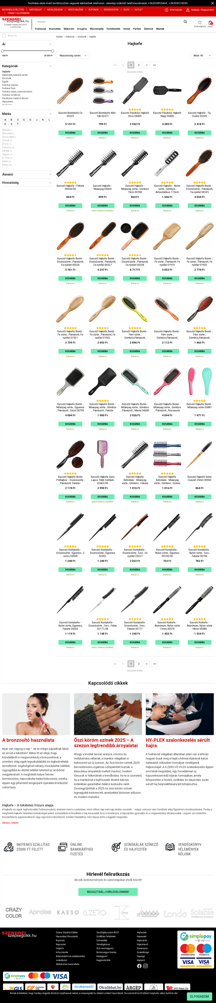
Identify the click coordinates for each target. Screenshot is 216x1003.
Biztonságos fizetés (106, 952)
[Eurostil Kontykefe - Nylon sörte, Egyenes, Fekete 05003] (70, 618)
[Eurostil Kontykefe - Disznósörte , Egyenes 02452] (102, 545)
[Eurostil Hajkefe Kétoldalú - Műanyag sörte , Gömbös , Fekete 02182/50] (135, 472)
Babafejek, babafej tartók (15, 75)
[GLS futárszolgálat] (13, 988)
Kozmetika (55, 29)
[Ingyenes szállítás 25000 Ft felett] (27, 849)
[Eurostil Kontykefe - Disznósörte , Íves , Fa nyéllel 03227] (135, 545)
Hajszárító (142, 940)
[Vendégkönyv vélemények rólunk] (189, 849)
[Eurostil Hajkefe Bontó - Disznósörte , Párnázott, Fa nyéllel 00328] (135, 254)
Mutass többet (10, 822)
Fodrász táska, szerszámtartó (17, 91)
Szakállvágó (143, 952)
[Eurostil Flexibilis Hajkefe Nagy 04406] (167, 108)
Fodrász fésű (8, 88)
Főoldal (59, 37)
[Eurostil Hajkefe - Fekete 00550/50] (70, 181)
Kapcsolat (35, 9)
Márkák (160, 29)
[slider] (2, 51)
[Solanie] (202, 913)
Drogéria (82, 29)
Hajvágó (141, 956)
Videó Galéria (75, 9)
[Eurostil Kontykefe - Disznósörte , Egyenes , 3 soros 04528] (70, 545)
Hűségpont (101, 956)
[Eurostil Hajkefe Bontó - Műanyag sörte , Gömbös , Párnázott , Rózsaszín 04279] (167, 400)
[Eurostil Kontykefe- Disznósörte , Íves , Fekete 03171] (135, 618)
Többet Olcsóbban (18, 13)
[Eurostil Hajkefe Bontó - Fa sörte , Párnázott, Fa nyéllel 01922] (102, 327)
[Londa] (175, 913)
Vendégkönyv (103, 944)
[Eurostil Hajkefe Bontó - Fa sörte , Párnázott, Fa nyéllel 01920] (199, 254)
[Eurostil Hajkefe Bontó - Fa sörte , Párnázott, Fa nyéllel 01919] (167, 254)
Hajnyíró (141, 960)
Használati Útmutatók (67, 936)
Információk (62, 952)
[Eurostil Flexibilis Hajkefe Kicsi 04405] (135, 108)
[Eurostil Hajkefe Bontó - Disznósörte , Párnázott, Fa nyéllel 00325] (199, 181)
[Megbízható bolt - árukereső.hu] (65, 988)
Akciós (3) (12, 36)
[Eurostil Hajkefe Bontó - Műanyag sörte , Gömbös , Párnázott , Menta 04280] (135, 400)
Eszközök (82, 37)
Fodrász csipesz (10, 85)
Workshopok (111, 9)
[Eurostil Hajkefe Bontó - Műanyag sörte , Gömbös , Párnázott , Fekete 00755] (102, 400)
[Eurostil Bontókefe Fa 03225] (70, 108)
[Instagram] (145, 966)
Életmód (148, 29)
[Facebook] (139, 966)
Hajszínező (142, 944)
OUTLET (139, 9)
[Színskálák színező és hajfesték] (135, 849)
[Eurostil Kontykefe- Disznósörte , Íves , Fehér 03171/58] (102, 618)
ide (175, 993)
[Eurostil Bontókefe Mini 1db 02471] (102, 108)
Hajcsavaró (7, 101)
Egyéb (5, 81)
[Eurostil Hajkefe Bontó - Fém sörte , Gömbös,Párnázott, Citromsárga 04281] (135, 327)
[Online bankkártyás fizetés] (81, 849)
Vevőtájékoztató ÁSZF (107, 932)
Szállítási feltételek (106, 936)
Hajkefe (6, 71)
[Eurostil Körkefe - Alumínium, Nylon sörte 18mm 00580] (199, 618)
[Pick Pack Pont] (53, 988)
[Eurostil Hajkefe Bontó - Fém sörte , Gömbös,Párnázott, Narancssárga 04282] (167, 327)
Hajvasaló (142, 936)
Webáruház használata (67, 964)
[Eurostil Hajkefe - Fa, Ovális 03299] (199, 108)
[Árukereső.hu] (84, 987)
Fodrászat (40, 29)
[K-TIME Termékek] (121, 913)
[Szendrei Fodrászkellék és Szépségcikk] (16, 24)
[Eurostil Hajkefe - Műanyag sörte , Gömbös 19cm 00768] (135, 181)
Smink (126, 29)
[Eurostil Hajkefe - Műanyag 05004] (102, 181)
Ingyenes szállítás (13, 9)
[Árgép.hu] (133, 988)
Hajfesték (142, 932)
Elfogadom (199, 996)
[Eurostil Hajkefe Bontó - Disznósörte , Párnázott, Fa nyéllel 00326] (70, 254)
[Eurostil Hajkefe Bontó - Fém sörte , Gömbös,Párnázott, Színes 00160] (199, 327)
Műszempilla (97, 29)
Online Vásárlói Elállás (67, 932)
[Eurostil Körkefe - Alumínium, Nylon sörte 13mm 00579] (167, 618)
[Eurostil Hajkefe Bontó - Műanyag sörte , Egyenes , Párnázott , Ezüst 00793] (70, 400)
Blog (126, 9)
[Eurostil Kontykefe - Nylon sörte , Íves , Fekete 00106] (199, 545)
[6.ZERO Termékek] (94, 913)
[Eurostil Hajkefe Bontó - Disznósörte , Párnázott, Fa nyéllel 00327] (102, 254)
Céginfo (60, 948)
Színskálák (101, 940)
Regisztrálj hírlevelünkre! (108, 892)
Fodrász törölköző (11, 95)
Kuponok (94, 9)
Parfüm (137, 29)
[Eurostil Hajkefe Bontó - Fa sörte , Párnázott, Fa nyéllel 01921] (70, 327)
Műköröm (69, 29)
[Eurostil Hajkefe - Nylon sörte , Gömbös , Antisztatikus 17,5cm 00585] (167, 181)
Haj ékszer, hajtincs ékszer (15, 98)
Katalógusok (55, 9)
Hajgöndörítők (103, 960)
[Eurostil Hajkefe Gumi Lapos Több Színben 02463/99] (102, 472)
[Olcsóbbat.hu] (110, 988)
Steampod (142, 948)
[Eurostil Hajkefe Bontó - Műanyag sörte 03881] (199, 400)
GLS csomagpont (105, 948)
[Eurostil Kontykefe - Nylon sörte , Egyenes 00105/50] (167, 545)
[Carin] (148, 913)
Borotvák (6, 78)
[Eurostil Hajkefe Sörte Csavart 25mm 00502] (199, 472)
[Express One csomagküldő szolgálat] (35, 988)
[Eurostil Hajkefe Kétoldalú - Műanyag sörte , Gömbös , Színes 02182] (167, 472)
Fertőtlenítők (113, 29)
